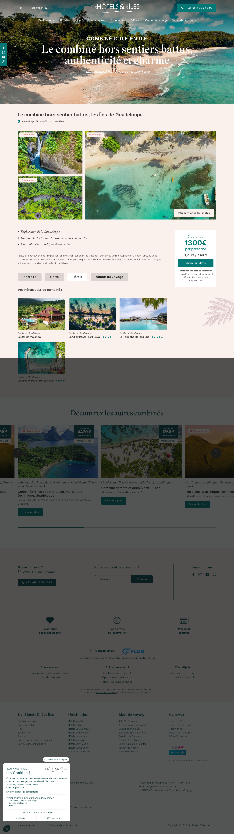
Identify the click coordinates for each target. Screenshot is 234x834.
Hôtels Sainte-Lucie (78, 747)
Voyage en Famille (128, 751)
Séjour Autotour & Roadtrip (133, 744)
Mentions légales (26, 825)
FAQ (20, 728)
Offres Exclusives (178, 736)
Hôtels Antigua (75, 725)
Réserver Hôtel (177, 721)
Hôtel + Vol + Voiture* (180, 732)
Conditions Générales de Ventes (35, 740)
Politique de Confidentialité (32, 744)
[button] (21, 8)
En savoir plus (30, 512)
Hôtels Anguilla (76, 721)
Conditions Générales (106, 692)
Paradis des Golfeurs (130, 736)
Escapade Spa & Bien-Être (132, 732)
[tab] (30, 277)
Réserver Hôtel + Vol (180, 725)
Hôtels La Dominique (79, 728)
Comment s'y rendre (79, 751)
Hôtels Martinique (77, 740)
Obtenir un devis (195, 263)
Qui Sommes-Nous (27, 721)
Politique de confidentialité (64, 825)
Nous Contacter (26, 725)
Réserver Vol (176, 728)
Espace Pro (24, 732)
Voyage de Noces (128, 747)
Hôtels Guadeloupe (78, 732)
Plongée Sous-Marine (130, 740)
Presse (21, 736)
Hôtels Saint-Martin (78, 744)
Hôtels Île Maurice (77, 736)
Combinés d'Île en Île (130, 728)
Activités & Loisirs (128, 721)
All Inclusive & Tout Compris (133, 725)
